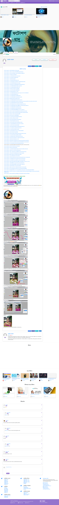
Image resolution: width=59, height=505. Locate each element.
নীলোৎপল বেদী (7, 451)
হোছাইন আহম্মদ (10, 59)
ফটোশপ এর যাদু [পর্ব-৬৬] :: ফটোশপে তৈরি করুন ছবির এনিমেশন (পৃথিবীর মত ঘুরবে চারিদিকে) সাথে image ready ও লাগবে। (17, 161)
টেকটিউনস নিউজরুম (6, 483)
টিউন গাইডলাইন (25, 486)
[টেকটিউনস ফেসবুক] (40, 501)
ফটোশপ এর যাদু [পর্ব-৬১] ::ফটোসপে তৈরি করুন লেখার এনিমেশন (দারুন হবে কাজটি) (12, 154)
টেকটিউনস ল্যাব (6, 482)
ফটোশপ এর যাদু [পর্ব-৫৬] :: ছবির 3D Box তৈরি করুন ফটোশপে (10, 147)
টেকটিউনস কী (5, 487)
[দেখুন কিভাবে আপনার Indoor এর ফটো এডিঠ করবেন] (43, 375)
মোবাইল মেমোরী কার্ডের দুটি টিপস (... (48, 394)
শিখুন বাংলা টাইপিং (6, 489)
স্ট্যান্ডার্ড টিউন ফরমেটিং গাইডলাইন (27, 488)
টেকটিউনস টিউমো (6, 497)
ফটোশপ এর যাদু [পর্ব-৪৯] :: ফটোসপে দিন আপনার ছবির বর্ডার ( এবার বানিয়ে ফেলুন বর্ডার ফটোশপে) (14, 137)
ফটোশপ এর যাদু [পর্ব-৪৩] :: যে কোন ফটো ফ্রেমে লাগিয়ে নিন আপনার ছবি (11, 129)
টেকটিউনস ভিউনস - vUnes (26, 480)
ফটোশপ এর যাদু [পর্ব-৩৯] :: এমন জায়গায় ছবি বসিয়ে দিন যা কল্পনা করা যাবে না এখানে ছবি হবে (13, 123)
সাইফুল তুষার (41, 380)
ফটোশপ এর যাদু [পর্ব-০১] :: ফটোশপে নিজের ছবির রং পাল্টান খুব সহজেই (11, 70)
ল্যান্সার (13, 2)
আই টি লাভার (7, 459)
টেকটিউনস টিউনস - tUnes (26, 479)
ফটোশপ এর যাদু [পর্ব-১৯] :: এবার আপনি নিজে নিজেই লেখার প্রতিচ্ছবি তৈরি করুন (12, 95)
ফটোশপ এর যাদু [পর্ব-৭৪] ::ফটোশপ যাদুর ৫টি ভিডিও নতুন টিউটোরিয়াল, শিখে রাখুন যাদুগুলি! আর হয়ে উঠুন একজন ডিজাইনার (16, 173)
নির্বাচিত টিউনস (25, 482)
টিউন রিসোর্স (25, 489)
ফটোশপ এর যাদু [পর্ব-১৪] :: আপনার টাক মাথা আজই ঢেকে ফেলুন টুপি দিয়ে (11, 88)
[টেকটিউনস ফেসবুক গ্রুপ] (41, 501)
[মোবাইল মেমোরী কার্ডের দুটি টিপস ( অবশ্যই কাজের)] (50, 390)
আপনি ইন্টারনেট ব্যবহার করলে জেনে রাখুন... (35, 394)
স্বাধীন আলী (50, 380)
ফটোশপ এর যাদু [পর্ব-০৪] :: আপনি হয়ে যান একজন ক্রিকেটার (10, 74)
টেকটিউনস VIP (25, 493)
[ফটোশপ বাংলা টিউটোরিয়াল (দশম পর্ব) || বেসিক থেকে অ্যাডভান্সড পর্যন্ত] (7, 375)
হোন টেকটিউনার (6, 488)
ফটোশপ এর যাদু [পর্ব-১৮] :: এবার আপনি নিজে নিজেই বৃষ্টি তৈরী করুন (11, 94)
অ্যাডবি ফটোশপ (7, 54)
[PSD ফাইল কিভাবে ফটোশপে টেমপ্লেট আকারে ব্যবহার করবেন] (16, 375)
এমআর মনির (5, 380)
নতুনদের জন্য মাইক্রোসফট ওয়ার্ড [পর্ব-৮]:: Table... (22, 394)
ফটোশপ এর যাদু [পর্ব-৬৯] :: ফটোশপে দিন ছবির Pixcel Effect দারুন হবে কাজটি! (12, 165)
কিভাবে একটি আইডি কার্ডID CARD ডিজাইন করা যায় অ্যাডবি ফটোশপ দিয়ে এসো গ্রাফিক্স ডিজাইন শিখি (25, 379)
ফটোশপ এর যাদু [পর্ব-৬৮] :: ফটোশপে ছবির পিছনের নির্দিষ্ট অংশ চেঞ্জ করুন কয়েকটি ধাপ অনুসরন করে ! (14, 164)
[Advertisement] (29, 23)
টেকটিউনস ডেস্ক (5, 480)
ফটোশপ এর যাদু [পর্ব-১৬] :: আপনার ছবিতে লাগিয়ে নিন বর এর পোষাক (11, 91)
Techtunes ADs (45, 478)
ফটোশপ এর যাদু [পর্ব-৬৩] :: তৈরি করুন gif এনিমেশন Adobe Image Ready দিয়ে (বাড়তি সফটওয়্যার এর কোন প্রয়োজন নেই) (17, 157)
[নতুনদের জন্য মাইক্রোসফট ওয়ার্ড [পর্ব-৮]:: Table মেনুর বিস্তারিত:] (22, 390)
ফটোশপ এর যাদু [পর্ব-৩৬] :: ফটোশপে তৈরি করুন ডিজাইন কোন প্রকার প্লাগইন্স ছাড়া (12, 119)
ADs (23, 2)
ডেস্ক (8, 2)
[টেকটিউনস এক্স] (43, 501)
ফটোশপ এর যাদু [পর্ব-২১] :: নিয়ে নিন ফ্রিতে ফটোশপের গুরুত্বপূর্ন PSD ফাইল (12, 98)
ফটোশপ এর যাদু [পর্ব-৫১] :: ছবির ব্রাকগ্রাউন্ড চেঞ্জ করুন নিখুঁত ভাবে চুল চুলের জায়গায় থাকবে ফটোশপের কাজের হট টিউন (16, 140)
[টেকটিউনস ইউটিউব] (44, 501)
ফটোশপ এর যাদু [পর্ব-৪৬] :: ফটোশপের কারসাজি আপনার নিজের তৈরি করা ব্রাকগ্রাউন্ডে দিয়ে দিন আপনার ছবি (15, 133)
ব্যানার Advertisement (45, 482)
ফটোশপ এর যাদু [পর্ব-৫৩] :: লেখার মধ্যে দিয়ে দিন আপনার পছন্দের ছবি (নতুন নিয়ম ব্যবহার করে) (14, 143)
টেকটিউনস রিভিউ (6, 481)
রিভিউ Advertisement (45, 486)
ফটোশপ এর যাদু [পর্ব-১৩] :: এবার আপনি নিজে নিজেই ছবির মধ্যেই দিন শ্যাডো (12, 87)
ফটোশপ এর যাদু (23, 69)
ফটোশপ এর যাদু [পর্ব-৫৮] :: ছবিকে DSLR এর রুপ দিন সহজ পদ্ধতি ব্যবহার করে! (12, 150)
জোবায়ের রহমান (32, 380)
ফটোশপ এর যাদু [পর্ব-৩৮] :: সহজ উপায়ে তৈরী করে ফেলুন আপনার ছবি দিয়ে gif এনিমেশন (13, 122)
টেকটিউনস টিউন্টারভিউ (26, 492)
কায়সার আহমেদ (23, 380)
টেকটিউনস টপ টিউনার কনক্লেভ (7, 495)
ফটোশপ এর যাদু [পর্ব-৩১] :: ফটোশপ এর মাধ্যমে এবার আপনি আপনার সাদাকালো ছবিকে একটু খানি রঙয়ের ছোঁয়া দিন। (16, 112)
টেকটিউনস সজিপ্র (6, 491)
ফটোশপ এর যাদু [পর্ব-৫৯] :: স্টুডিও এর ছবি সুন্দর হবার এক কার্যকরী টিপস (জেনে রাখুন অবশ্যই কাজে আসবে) (15, 151)
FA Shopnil (7, 420)
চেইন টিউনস (25, 483)
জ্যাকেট (4, 2)
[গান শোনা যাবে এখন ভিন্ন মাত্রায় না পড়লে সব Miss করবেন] (17, 11)
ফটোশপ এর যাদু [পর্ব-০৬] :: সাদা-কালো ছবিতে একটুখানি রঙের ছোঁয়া (11, 77)
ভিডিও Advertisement (45, 483)
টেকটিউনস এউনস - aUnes (26, 481)
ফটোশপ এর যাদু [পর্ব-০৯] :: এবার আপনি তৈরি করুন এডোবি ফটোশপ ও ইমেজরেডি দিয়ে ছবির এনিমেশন (14, 81)
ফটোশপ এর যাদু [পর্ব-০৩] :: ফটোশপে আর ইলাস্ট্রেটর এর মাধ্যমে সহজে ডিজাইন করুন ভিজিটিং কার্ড (14, 73)
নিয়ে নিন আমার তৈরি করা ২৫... (6, 394)
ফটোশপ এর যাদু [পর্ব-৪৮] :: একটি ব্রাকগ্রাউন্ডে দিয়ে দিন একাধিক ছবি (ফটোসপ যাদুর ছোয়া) (13, 136)
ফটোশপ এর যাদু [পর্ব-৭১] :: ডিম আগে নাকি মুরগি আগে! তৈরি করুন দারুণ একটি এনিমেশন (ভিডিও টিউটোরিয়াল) (15, 168)
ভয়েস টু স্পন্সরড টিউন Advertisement (47, 485)
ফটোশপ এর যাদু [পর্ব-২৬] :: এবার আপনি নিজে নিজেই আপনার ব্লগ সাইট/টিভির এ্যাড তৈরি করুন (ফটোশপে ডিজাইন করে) (16, 105)
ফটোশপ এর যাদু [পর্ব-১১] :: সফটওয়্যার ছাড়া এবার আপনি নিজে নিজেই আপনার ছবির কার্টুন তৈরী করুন (14, 84)
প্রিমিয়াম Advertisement (45, 487)
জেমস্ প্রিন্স (14, 380)
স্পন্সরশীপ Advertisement (46, 488)
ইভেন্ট (18, 2)
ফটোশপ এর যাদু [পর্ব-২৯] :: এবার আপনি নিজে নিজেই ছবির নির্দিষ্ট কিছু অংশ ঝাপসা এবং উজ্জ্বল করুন (14, 109)
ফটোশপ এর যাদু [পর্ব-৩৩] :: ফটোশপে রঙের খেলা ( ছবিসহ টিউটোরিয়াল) (11, 115)
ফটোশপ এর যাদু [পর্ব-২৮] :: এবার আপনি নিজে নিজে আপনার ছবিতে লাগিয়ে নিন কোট (12, 108)
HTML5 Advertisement (45, 484)
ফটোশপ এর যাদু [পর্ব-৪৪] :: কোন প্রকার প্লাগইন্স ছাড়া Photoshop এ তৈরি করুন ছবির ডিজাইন (13, 130)
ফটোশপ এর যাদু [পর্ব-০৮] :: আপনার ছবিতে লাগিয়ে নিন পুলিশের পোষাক (11, 80)
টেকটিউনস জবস (6, 484)
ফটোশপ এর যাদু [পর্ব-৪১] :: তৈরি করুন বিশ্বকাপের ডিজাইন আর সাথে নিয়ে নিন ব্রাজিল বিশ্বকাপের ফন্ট (14, 126)
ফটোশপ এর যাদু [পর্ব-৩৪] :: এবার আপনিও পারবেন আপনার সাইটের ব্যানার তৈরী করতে (13, 116)
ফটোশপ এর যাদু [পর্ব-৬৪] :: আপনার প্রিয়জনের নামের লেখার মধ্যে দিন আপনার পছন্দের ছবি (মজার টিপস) (14, 158)
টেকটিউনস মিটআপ (6, 496)
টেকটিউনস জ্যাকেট (6, 479)
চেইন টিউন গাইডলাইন (26, 487)
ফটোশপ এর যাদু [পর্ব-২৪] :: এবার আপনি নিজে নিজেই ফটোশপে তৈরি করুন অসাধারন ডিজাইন (13, 102)
